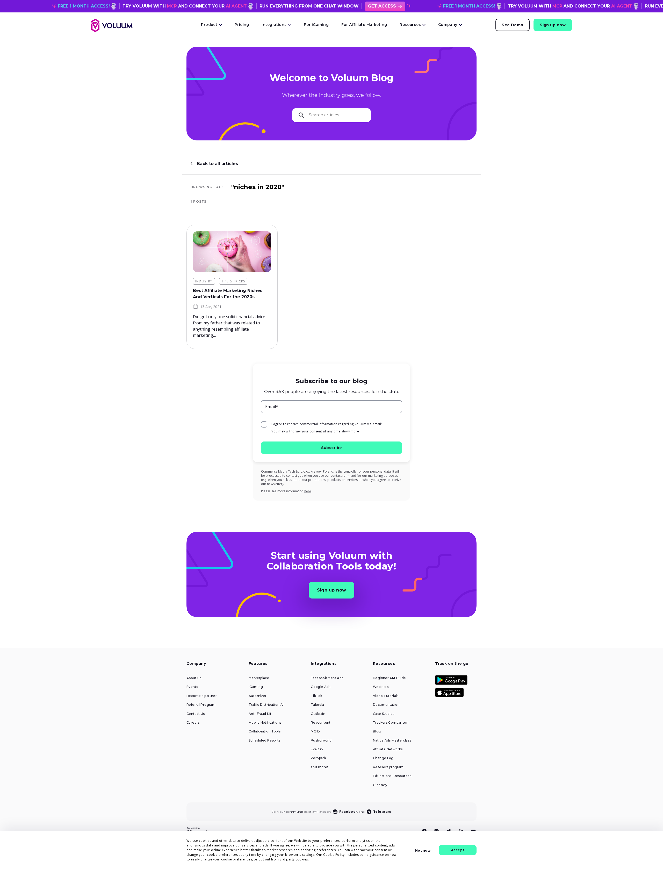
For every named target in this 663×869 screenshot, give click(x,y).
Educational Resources (392, 776)
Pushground (321, 740)
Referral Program (200, 705)
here (307, 491)
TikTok (316, 696)
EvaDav (317, 749)
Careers (193, 722)
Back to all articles (217, 163)
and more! (319, 767)
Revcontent (321, 722)
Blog (377, 731)
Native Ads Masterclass (392, 740)
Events (192, 687)
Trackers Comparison (390, 722)
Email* (271, 406)
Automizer (257, 696)
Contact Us (195, 714)
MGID (315, 731)
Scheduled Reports (264, 740)
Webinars (380, 687)
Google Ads (320, 687)
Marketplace (259, 678)
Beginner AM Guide (389, 678)
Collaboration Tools (264, 731)
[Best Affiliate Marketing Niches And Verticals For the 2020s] (232, 251)
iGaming (256, 687)
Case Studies (383, 714)
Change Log (383, 758)
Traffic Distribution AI (266, 705)
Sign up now (553, 25)
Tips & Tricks (233, 281)
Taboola (317, 705)
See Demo (512, 25)
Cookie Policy (334, 854)
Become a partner (201, 696)
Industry (204, 281)
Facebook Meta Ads (327, 678)
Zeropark (318, 758)
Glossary (380, 785)
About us (193, 678)
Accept (457, 850)
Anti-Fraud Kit (260, 714)
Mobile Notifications (265, 722)
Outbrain (318, 714)
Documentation (386, 705)
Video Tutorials (386, 696)
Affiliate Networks (388, 749)
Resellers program (388, 767)
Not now (422, 850)
